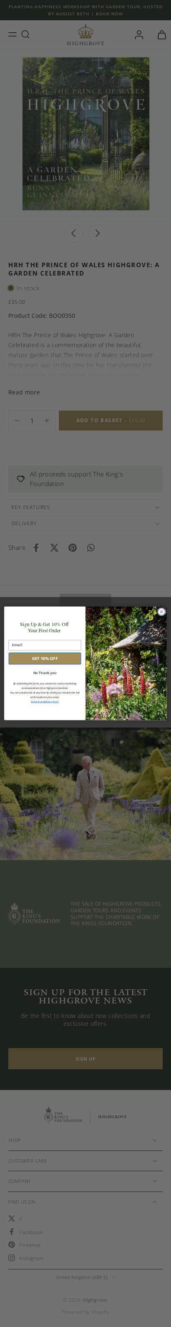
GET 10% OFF (45, 659)
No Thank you (44, 673)
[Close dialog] (161, 612)
